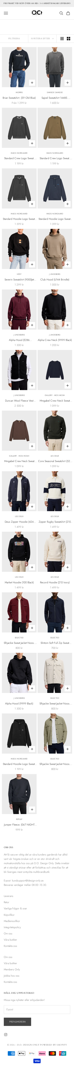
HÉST (19, 274)
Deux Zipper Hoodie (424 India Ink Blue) (19, 522)
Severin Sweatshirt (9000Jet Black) (19, 280)
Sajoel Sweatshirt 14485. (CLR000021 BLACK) (55, 98)
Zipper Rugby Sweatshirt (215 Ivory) (55, 522)
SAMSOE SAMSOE (55, 92)
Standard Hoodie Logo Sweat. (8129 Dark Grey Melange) (19, 219)
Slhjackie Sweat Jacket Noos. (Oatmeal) (54, 704)
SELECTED (19, 637)
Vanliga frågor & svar (15, 908)
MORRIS (19, 92)
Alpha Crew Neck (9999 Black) (55, 340)
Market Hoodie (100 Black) (19, 582)
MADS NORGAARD (19, 153)
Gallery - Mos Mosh (55, 395)
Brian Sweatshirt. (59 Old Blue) (19, 98)
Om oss (8, 933)
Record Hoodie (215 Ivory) (55, 582)
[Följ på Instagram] (6, 1034)
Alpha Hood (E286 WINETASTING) (19, 340)
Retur (6, 902)
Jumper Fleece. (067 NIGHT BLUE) (19, 825)
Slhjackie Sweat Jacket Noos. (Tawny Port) (19, 643)
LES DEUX (55, 455)
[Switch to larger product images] (62, 39)
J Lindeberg (55, 274)
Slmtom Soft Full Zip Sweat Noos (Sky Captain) (55, 643)
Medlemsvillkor (12, 921)
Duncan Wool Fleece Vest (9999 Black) (19, 401)
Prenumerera (17, 1021)
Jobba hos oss (11, 976)
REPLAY (19, 819)
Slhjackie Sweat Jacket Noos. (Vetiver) (54, 764)
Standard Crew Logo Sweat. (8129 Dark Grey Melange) (19, 158)
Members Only (12, 969)
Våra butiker (10, 940)
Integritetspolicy (12, 927)
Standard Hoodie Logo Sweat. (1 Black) (19, 764)
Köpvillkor (9, 915)
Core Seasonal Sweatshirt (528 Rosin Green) (54, 461)
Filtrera (14, 38)
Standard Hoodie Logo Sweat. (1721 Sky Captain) (55, 219)
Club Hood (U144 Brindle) (54, 279)
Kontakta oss (10, 946)
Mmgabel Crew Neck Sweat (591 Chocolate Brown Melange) (19, 461)
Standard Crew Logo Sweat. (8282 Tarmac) (55, 158)
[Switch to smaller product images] (68, 39)
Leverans (8, 896)
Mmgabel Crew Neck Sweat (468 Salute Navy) (55, 401)
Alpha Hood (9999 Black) (19, 703)
